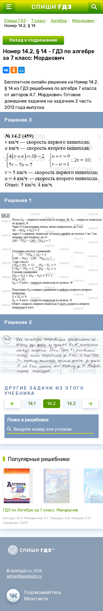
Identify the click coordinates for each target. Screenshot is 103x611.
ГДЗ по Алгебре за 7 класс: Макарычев (40, 510)
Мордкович (83, 20)
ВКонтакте (36, 598)
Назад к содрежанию (33, 40)
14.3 (71, 403)
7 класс (38, 20)
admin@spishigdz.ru (24, 576)
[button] (12, 403)
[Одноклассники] (13, 70)
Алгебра (59, 20)
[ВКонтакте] (6, 70)
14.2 (51, 403)
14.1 (31, 403)
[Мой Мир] (21, 70)
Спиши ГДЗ (15, 20)
